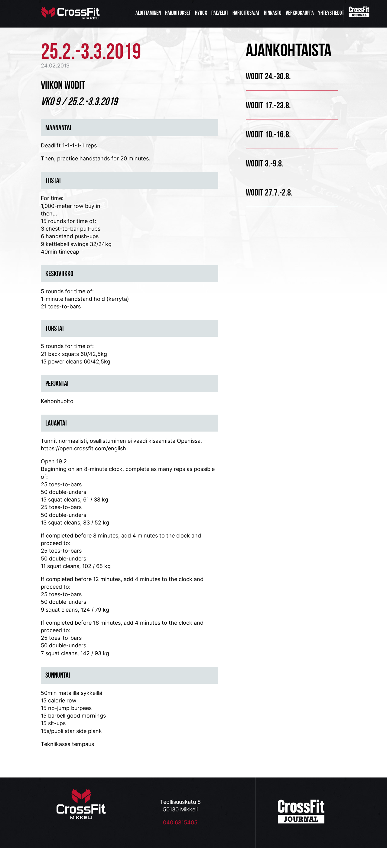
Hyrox (201, 13)
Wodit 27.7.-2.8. (269, 192)
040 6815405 (180, 822)
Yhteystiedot (331, 13)
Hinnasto (272, 13)
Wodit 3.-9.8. (265, 163)
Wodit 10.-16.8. (268, 134)
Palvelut (219, 13)
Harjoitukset (178, 13)
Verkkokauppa (300, 13)
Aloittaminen (148, 13)
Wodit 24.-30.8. (268, 76)
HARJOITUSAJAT (246, 13)
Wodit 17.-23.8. (268, 105)
